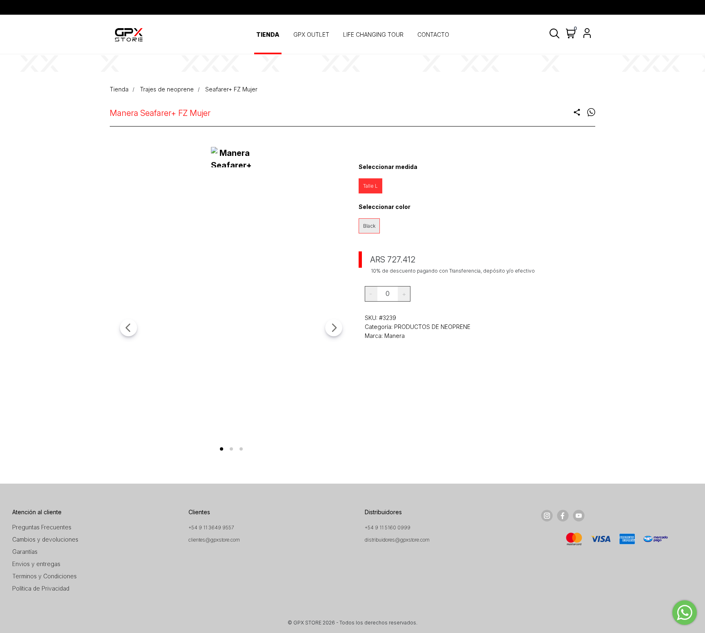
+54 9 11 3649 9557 (211, 527)
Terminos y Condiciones (44, 576)
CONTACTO (433, 34)
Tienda (119, 89)
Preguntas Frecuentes (41, 527)
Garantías (25, 551)
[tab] (221, 449)
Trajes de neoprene (167, 89)
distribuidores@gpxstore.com (397, 540)
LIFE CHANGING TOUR (373, 34)
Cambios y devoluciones (45, 539)
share (577, 112)
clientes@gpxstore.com (214, 540)
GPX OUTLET (311, 34)
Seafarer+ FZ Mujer (231, 89)
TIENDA (267, 34)
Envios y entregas (36, 563)
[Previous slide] (128, 327)
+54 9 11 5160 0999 (387, 527)
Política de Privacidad (40, 588)
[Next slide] (333, 327)
